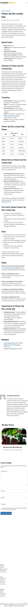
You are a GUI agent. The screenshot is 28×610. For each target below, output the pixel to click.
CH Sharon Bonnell (7, 20)
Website (3, 504)
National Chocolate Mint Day (12, 447)
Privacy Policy (3, 593)
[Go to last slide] (4, 440)
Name (3, 491)
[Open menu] (26, 3)
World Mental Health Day (10, 343)
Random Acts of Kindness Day (12, 344)
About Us (2, 590)
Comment (4, 471)
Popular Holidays (6, 10)
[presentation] (14, 436)
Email (3, 497)
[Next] (24, 440)
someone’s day (6, 200)
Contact (1, 592)
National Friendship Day (10, 348)
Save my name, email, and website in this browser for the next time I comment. (14, 508)
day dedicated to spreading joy (12, 268)
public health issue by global (11, 115)
